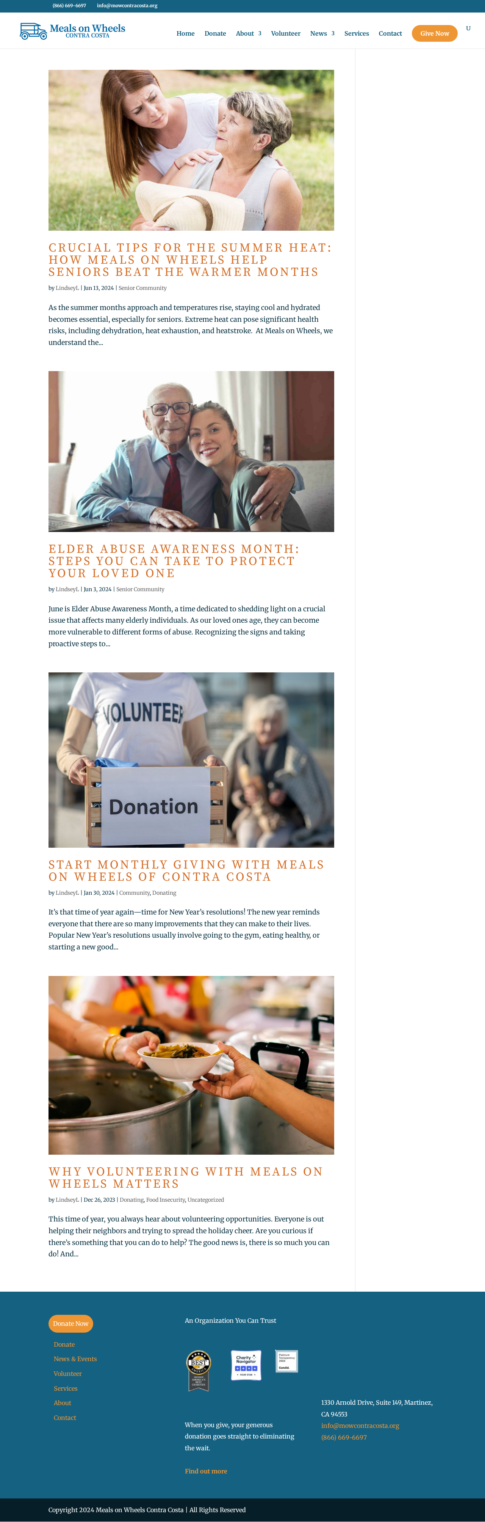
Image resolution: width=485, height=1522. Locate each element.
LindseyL (67, 288)
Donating (164, 892)
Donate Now (71, 1323)
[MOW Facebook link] (417, 8)
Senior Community (143, 288)
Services (356, 34)
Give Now (435, 33)
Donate (215, 34)
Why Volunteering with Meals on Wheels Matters (186, 1178)
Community (134, 892)
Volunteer (285, 34)
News (318, 34)
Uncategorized (206, 1199)
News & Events (75, 1359)
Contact (390, 34)
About (245, 34)
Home (186, 34)
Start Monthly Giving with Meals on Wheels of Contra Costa (186, 871)
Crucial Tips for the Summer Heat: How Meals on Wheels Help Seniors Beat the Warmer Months (190, 260)
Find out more (206, 1471)
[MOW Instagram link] (427, 8)
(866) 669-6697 (344, 1437)
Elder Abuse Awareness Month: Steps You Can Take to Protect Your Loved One (174, 561)
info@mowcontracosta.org (360, 1425)
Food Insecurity (165, 1199)
